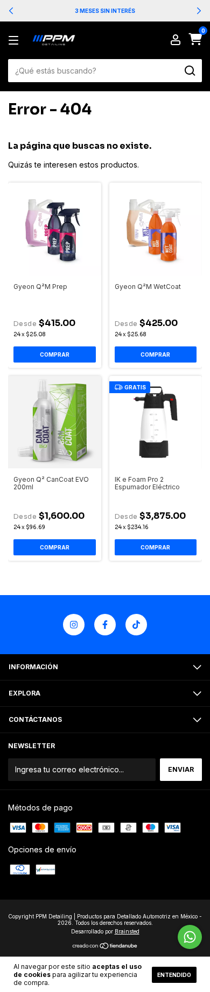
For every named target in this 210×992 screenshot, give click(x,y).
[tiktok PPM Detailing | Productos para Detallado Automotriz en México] (136, 624)
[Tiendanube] (105, 946)
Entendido (174, 975)
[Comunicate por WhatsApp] (190, 937)
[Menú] (15, 40)
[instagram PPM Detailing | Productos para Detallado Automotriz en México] (74, 624)
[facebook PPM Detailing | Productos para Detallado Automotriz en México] (105, 624)
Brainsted (127, 931)
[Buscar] (189, 71)
